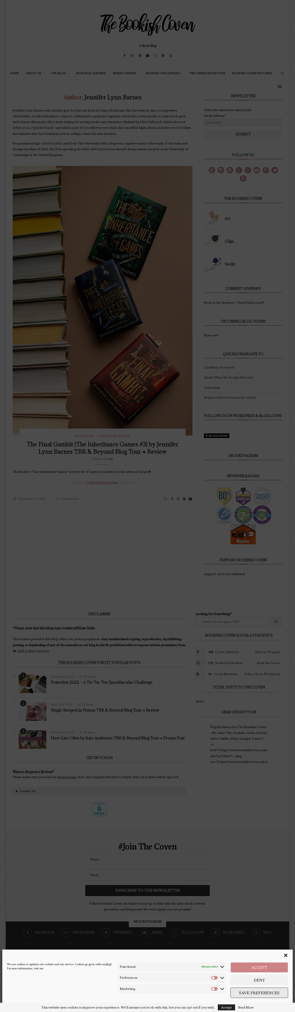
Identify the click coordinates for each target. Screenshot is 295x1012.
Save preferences (259, 993)
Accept (259, 967)
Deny (259, 980)
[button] (285, 955)
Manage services (273, 1004)
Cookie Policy (15, 1004)
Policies (29, 1004)
